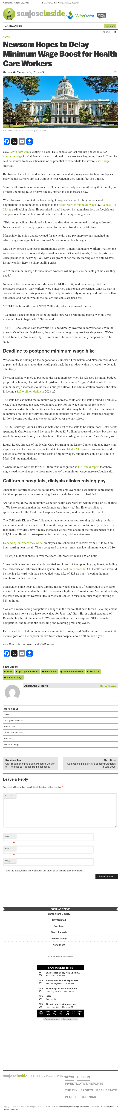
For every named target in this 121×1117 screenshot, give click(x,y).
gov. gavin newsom (29, 671)
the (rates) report (88, 467)
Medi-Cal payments (79, 449)
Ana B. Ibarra (16, 72)
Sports (87, 1090)
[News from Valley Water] (86, 14)
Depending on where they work (22, 543)
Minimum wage (14, 677)
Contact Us (95, 1106)
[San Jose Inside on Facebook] (111, 3)
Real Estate (106, 1090)
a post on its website (73, 569)
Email (10, 849)
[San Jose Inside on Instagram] (116, 3)
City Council (59, 919)
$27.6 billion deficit (29, 391)
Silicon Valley (59, 938)
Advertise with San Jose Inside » (60, 956)
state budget (102, 161)
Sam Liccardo (59, 932)
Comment (8, 796)
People (71, 1097)
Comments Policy (61, 1106)
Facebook (114, 1106)
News (6, 36)
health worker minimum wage (77, 204)
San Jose (59, 926)
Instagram (14, 1109)
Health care (51, 671)
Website (8, 861)
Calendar (89, 1097)
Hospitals (95, 671)
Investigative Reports (84, 1083)
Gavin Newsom (19, 151)
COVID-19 (59, 944)
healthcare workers (73, 671)
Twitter (6, 1109)
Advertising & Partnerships (79, 1106)
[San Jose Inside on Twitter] (107, 3)
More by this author (108, 686)
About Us (49, 1106)
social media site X (15, 253)
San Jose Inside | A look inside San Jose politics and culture (40, 1076)
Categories (14, 25)
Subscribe (105, 1106)
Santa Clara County (59, 913)
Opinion (83, 1077)
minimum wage (12, 156)
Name (10, 837)
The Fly (71, 1090)
